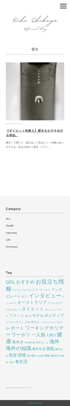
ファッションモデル (26, 315)
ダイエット (33, 309)
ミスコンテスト (15, 322)
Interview (11, 232)
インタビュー (45, 296)
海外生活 (38, 349)
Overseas (12, 246)
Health (10, 225)
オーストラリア (32, 302)
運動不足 (55, 356)
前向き (18, 342)
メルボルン (32, 322)
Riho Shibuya (36, 403)
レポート (15, 327)
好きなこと (42, 342)
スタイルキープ (13, 309)
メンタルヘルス (48, 322)
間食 (62, 356)
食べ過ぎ (10, 362)
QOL (10, 282)
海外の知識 (18, 348)
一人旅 (38, 334)
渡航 (50, 348)
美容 (13, 355)
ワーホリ (21, 334)
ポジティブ (54, 315)
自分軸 (41, 356)
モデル (59, 322)
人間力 (51, 335)
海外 (54, 341)
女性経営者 (29, 342)
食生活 (21, 361)
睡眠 (57, 349)
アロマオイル (28, 290)
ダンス (48, 309)
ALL (8, 218)
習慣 (22, 355)
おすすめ (25, 282)
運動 (47, 355)
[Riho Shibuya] (35, 16)
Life (8, 239)
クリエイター (55, 303)
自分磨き (32, 355)
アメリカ (16, 290)
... (50, 146)
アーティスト (42, 289)
